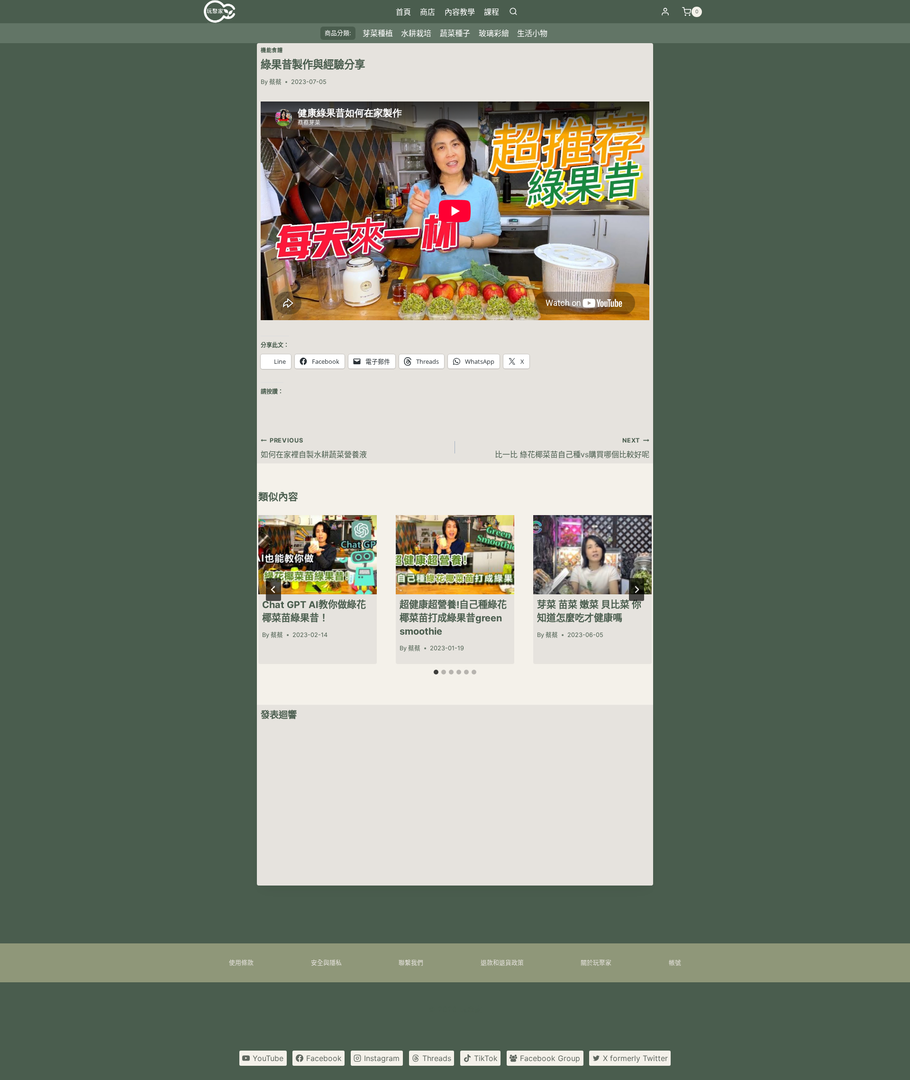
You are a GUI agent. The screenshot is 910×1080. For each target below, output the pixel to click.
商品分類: (338, 33)
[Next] (636, 589)
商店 (427, 12)
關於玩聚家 (596, 962)
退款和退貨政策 (502, 962)
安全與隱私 (326, 962)
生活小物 (532, 33)
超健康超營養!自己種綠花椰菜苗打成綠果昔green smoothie (453, 618)
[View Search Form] (513, 12)
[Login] (665, 12)
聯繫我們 (411, 962)
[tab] (436, 672)
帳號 (675, 962)
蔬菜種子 (455, 33)
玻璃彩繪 (494, 33)
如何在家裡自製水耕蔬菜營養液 (314, 448)
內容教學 (460, 12)
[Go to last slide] (273, 589)
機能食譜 (271, 50)
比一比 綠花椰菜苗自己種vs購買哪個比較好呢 (572, 448)
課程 (491, 12)
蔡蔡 (275, 81)
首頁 (403, 12)
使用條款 (241, 962)
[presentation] (317, 554)
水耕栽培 (416, 33)
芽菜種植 (378, 33)
